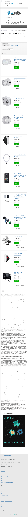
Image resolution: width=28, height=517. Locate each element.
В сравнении (19, 3)
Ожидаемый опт (5, 504)
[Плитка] (7, 53)
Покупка (3, 473)
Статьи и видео (4, 491)
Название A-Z (13, 46)
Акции (2, 488)
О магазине (4, 480)
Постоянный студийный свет (13, 33)
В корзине (6, 3)
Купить (16, 67)
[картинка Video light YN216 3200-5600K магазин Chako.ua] (7, 240)
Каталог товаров (4, 30)
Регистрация (9, 5)
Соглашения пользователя (7, 482)
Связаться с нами (5, 493)
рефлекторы (3, 39)
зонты (7, 39)
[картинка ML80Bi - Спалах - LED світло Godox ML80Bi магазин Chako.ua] (7, 82)
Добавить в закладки (20, 71)
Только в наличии (7, 51)
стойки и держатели (13, 39)
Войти (5, 5)
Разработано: (10, 514)
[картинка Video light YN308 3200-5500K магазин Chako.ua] (7, 159)
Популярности (6, 45)
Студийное (11, 30)
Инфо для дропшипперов (7, 506)
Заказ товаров (4, 495)
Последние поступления (6, 501)
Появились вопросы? (8, 455)
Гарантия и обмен (5, 476)
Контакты (3, 478)
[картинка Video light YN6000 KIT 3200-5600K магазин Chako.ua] (7, 277)
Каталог (3, 471)
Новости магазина (5, 489)
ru (24, 8)
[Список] (5, 53)
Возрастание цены (14, 45)
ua (22, 8)
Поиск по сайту (7, 1)
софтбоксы (21, 38)
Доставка (3, 474)
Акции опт (3, 502)
